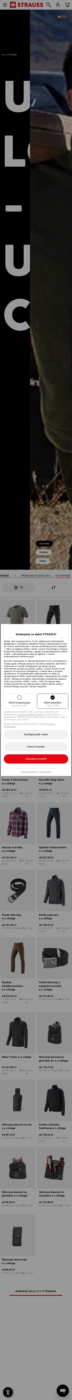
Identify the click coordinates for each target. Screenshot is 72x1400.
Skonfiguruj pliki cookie (36, 734)
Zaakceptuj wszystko (36, 759)
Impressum (45, 772)
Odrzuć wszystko (36, 746)
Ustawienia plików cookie (30, 714)
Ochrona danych (29, 772)
